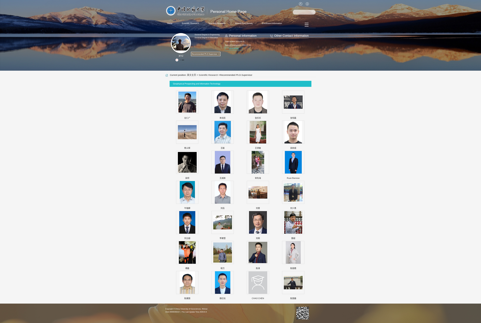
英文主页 (191, 75)
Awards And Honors (244, 23)
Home (169, 23)
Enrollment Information (272, 23)
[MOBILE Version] (307, 4)
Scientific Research (190, 23)
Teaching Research (217, 23)
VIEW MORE (234, 49)
